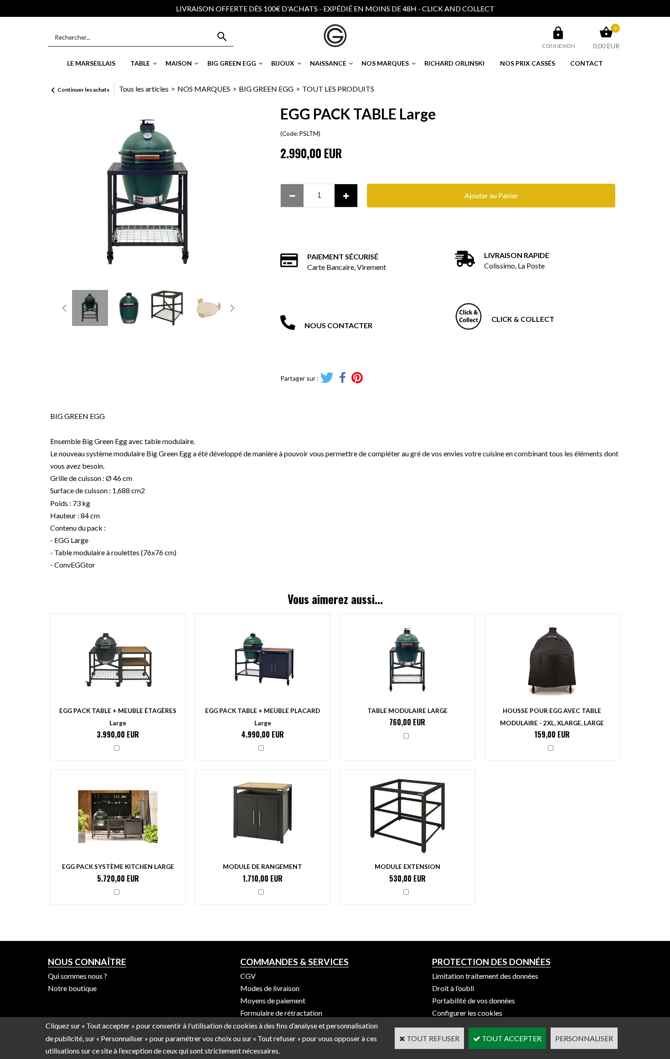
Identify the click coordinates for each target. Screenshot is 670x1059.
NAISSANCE (328, 63)
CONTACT (586, 63)
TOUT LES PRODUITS (338, 88)
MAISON (178, 63)
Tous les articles (144, 88)
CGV (248, 975)
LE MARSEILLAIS (91, 63)
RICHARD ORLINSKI (454, 63)
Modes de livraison (269, 988)
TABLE (140, 63)
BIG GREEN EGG (231, 63)
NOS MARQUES (385, 63)
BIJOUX (282, 63)
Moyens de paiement (272, 1000)
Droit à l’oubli (453, 988)
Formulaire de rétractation (281, 1012)
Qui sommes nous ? (77, 975)
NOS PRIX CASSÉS (527, 63)
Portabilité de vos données (473, 1000)
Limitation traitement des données (485, 975)
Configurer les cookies (467, 1012)
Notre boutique (72, 988)
